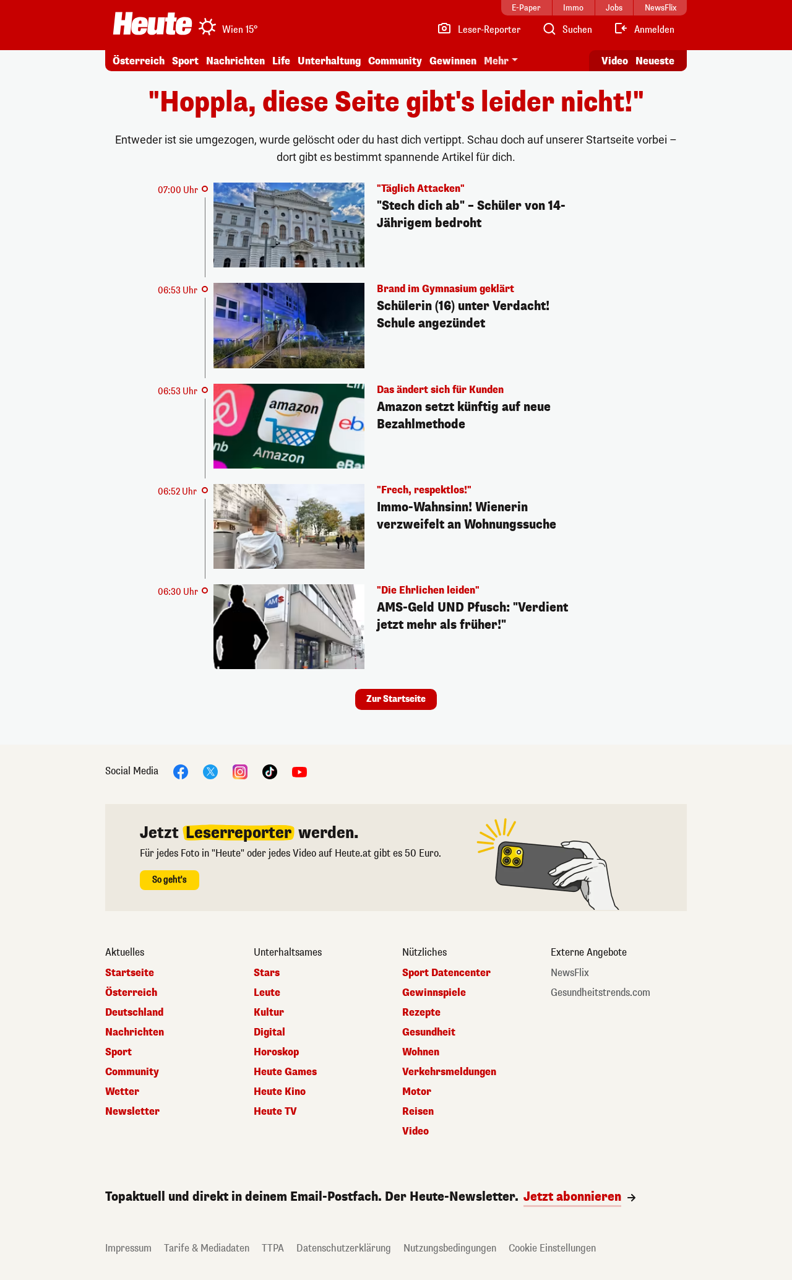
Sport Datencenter (446, 973)
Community (395, 60)
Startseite (129, 973)
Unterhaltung (329, 60)
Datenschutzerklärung (343, 1248)
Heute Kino (280, 1092)
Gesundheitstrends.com (600, 993)
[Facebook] (180, 771)
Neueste (654, 60)
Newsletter (132, 1111)
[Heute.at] (152, 23)
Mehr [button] (496, 60)
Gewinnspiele (434, 993)
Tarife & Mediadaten (206, 1248)
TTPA (273, 1248)
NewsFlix (570, 973)
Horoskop (276, 1052)
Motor (416, 1092)
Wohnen (420, 1052)
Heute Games (285, 1072)
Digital (269, 1032)
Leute (267, 993)
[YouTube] (299, 771)
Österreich (139, 60)
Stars (267, 973)
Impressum (128, 1248)
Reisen (418, 1111)
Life (281, 60)
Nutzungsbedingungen (449, 1248)
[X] (210, 771)
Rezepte (421, 1012)
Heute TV (275, 1111)
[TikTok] (269, 771)
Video (614, 60)
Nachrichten (134, 1032)
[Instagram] (240, 771)
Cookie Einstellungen (552, 1248)
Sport (185, 60)
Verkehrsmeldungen (449, 1072)
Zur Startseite (396, 699)
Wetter (122, 1092)
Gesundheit (428, 1032)
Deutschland (134, 1012)
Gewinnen (452, 60)
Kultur (269, 1012)
